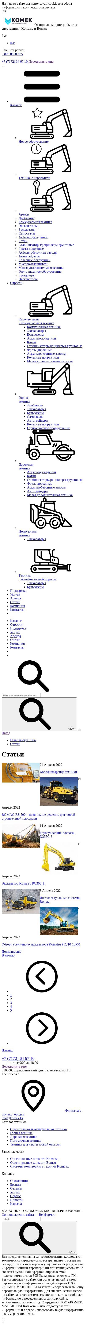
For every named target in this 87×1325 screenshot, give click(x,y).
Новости (16, 1200)
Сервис (15, 1196)
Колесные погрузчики (34, 260)
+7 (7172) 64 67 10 (15, 61)
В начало (8, 955)
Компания (17, 606)
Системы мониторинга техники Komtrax (39, 1166)
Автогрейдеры (29, 256)
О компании (19, 1181)
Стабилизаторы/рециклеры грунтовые (46, 245)
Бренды (15, 1184)
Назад (6, 733)
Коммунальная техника (35, 222)
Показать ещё (11, 951)
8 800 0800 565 (12, 54)
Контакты (17, 609)
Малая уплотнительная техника (41, 267)
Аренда (15, 598)
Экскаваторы (28, 226)
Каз (12, 43)
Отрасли (16, 283)
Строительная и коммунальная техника (38, 1129)
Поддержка (18, 590)
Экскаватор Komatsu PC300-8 (23, 883)
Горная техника (21, 1133)
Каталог (16, 620)
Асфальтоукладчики (33, 237)
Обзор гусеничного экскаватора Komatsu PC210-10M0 (41, 944)
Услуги (15, 594)
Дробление (26, 218)
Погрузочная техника (25, 1140)
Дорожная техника (23, 1137)
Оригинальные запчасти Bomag (33, 1162)
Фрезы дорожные (31, 248)
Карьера (16, 1203)
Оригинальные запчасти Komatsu (34, 1159)
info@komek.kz (12, 1118)
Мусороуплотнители (33, 264)
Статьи (15, 602)
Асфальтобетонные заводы (38, 252)
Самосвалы (27, 233)
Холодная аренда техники (58, 772)
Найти (71, 728)
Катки (23, 241)
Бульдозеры (27, 229)
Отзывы (16, 1188)
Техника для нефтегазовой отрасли (35, 1144)
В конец (7, 1050)
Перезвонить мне (41, 61)
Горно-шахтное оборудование (40, 271)
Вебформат (47, 1214)
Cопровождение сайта (18, 1214)
